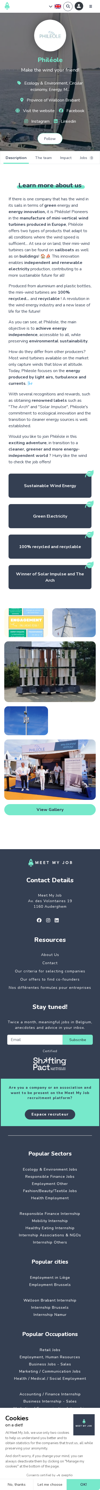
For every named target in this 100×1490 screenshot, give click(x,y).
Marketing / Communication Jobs (50, 1371)
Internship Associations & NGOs (50, 1235)
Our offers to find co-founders (50, 979)
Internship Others (50, 1242)
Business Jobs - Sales (50, 1364)
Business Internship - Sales (50, 1401)
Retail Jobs (50, 1349)
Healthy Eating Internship (50, 1228)
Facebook (75, 111)
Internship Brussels (50, 1307)
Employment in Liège (50, 1277)
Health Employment (50, 1198)
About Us (50, 954)
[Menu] (90, 6)
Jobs (86, 157)
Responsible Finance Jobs (50, 1176)
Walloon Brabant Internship (50, 1300)
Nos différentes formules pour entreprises (50, 987)
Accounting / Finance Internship (50, 1394)
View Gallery (50, 810)
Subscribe (77, 1039)
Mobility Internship (50, 1220)
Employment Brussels (50, 1284)
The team (43, 157)
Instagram (40, 121)
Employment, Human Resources (50, 1357)
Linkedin (68, 121)
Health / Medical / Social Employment (50, 1378)
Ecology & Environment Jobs (50, 1169)
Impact (65, 157)
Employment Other (50, 1183)
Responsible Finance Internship (50, 1213)
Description (16, 157)
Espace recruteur (50, 1114)
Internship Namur (50, 1314)
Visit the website (38, 111)
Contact (50, 963)
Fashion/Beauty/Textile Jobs (50, 1190)
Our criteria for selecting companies (50, 971)
